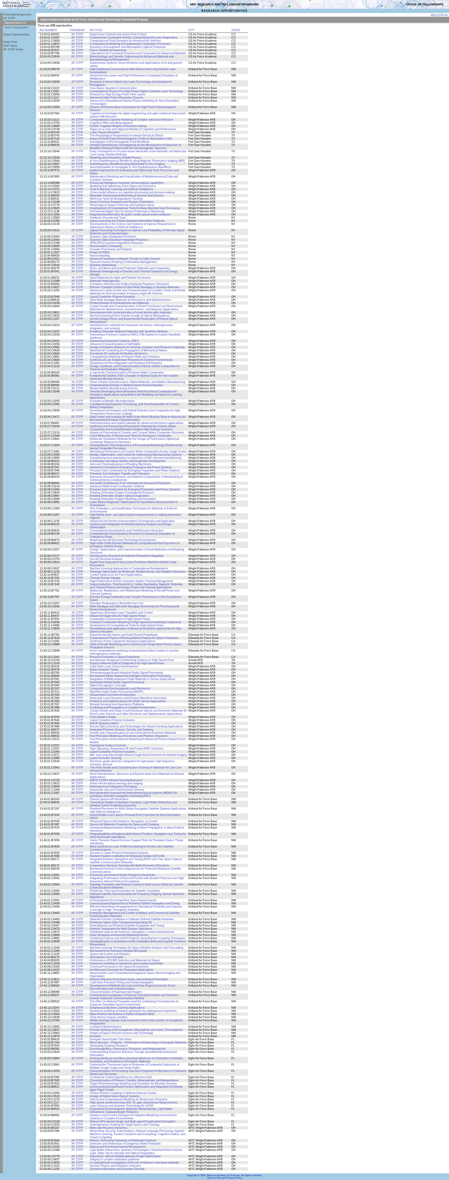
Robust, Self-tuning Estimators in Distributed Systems (123, 1140)
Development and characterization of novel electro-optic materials (130, 312)
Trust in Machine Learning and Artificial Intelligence (121, 189)
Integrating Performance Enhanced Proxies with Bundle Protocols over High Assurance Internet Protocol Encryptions (137, 880)
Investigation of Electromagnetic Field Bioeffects (119, 141)
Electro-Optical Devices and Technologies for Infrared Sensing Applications (136, 726)
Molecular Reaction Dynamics (108, 1127)
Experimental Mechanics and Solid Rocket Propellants (124, 634)
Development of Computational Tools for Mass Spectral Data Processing (134, 208)
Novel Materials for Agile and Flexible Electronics (120, 277)
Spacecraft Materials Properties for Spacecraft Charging (124, 824)
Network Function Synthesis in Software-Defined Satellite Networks (131, 919)
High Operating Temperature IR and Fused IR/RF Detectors (126, 748)
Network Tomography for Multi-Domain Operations (121, 928)
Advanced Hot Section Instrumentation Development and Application (132, 521)
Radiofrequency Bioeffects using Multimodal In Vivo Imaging (127, 163)
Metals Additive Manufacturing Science (114, 388)
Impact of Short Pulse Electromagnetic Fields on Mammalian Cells (131, 138)
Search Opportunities (16, 27)
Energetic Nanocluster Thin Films (110, 1039)
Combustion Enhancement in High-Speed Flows (120, 618)
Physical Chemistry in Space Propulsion (115, 656)
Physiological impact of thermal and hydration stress (122, 204)
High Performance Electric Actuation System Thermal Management (131, 581)
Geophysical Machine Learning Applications (117, 1007)
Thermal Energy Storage (105, 577)
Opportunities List (15, 22)
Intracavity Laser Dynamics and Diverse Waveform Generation (128, 697)
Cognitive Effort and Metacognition (111, 122)
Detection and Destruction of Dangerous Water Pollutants (125, 1143)
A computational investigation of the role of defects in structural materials (134, 1162)
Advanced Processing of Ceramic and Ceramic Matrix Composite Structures (137, 432)
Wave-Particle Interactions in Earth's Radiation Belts (122, 1014)
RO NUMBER (48, 30)
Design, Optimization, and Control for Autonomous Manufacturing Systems (136, 454)
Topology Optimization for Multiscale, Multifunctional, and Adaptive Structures (137, 571)
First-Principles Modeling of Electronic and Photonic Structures (128, 735)
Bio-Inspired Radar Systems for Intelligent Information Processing (130, 675)
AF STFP (9, 18)
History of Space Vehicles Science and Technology (121, 1032)
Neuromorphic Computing (106, 246)
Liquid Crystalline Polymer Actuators (112, 296)
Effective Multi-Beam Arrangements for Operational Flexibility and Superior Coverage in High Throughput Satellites (136, 908)
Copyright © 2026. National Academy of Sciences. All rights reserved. (224, 1175)
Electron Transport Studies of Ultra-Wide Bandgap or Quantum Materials (134, 287)
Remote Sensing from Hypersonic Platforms (117, 704)
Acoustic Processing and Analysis (111, 249)
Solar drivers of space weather (109, 1017)
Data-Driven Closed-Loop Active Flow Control (118, 34)
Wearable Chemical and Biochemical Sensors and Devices (126, 195)
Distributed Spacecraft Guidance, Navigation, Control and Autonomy (132, 931)
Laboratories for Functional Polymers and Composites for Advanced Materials (138, 53)
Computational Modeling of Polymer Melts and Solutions (125, 356)
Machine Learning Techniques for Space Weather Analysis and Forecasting (136, 947)
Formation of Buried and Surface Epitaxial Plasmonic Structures (129, 283)
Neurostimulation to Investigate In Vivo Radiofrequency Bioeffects (130, 167)
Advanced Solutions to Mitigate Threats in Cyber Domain (125, 258)
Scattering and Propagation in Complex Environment (122, 707)
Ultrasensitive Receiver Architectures (113, 694)
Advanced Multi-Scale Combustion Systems (117, 486)
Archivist (95, 1036)
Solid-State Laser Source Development (114, 666)
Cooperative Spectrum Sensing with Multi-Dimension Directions (129, 865)
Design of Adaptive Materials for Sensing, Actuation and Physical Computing (137, 347)
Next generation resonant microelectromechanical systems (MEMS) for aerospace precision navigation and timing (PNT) (133, 794)
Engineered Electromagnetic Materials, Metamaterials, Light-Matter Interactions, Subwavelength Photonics (131, 1110)
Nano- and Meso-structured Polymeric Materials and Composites (130, 268)
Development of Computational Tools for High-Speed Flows (127, 625)
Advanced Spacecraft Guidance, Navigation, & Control (123, 821)
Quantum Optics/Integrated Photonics (113, 236)
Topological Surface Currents (108, 745)
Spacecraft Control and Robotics (110, 953)
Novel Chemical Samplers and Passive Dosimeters (121, 201)
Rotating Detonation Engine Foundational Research (122, 492)
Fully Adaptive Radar (103, 716)
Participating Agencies (17, 14)
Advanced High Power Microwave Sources (116, 97)
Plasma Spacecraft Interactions (109, 799)
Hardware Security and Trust (107, 217)
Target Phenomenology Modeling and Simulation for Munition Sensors (133, 1083)
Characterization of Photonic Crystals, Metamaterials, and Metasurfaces (134, 1080)
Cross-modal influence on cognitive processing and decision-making (132, 192)
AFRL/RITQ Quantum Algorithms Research (116, 242)
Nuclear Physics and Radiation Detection (115, 1165)
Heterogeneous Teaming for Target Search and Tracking (124, 1124)
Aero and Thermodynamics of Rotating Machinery (120, 464)
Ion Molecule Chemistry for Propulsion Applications (121, 969)
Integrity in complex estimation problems (115, 1159)
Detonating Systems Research (109, 1045)
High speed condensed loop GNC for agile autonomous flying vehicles (133, 1102)
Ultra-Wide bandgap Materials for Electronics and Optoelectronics (130, 299)
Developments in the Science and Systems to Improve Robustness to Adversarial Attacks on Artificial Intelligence (132, 225)
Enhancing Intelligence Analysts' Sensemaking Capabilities (127, 182)
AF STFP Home (13, 49)
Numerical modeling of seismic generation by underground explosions (133, 1010)
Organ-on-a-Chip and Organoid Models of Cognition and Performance (133, 129)
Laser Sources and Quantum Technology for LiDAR (121, 1105)
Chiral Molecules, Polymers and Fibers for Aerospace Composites (131, 435)
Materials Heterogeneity (104, 280)
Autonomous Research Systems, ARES (114, 340)
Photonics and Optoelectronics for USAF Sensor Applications (128, 701)
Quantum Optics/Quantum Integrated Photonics (119, 239)
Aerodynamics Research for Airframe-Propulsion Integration (127, 555)
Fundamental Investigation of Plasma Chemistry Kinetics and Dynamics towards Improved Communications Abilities (134, 997)
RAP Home (10, 45)
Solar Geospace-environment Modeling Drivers (119, 935)
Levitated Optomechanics (105, 1026)
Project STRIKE (100, 252)
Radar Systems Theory (104, 669)
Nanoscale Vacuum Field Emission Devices (117, 789)
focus (444, 14)
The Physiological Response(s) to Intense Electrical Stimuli (126, 135)
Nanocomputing (100, 255)
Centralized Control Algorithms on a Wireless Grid (121, 1077)
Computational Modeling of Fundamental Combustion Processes (130, 43)
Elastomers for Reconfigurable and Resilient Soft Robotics (126, 362)
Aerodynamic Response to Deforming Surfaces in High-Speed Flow (132, 660)
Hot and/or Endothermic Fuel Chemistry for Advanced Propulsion (130, 483)
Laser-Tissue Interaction (105, 132)
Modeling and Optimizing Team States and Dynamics (123, 186)
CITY (191, 30)
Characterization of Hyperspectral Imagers (116, 991)
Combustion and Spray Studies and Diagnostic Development (127, 460)
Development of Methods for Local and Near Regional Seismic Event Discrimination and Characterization (132, 987)
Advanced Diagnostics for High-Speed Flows (118, 615)
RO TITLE (96, 30)
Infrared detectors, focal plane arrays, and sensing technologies (129, 979)
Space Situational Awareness (108, 50)
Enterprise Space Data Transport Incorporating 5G (121, 922)
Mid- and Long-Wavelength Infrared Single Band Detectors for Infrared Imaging (138, 754)
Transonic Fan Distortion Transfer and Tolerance (120, 473)
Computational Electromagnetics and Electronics (120, 688)
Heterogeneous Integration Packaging (113, 786)
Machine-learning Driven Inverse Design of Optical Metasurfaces (130, 315)
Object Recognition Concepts (108, 685)
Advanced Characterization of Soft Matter (115, 344)
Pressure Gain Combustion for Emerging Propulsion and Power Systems (135, 470)
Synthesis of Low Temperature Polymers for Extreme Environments (131, 359)
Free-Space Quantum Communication (113, 88)
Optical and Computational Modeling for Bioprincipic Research (128, 1099)
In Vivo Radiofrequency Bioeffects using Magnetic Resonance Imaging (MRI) (137, 160)
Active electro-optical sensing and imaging (116, 783)
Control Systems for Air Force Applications (116, 574)
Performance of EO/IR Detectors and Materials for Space (125, 960)
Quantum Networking (103, 265)
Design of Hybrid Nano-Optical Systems (114, 1096)
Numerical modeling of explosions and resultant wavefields (126, 963)
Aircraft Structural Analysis (106, 558)
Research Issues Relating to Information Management (123, 261)
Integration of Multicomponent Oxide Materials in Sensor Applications (132, 679)
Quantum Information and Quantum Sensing (117, 1168)
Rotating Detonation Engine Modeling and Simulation (123, 498)
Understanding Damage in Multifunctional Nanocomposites (126, 385)
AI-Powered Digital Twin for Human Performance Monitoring (127, 211)
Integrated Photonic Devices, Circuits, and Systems (121, 729)
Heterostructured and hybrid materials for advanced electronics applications (136, 423)
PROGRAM (77, 30)
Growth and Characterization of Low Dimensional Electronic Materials (133, 732)
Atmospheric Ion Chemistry (106, 957)
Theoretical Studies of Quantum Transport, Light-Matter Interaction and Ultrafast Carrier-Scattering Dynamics (133, 804)
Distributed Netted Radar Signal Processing (117, 682)
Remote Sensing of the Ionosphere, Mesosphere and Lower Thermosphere (136, 1029)
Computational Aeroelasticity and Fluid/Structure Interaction (126, 530)
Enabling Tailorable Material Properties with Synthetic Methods (129, 331)
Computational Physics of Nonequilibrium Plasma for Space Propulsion (134, 637)
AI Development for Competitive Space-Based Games (123, 900)
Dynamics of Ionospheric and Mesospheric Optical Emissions (128, 46)
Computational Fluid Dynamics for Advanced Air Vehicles (125, 40)
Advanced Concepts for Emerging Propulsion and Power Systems (131, 467)
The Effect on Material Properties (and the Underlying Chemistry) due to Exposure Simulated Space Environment (134, 1003)
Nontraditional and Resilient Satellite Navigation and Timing (127, 925)
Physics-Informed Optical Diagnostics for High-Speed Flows (127, 663)
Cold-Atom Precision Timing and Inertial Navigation (121, 982)
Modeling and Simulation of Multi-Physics (115, 157)
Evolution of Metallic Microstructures (112, 400)
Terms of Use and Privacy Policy (224, 1178)
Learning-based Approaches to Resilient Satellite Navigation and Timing (134, 903)
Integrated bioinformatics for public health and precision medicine (130, 214)
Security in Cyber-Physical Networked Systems (119, 852)
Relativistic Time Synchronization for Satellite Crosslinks (125, 890)
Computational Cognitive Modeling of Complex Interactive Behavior (131, 119)
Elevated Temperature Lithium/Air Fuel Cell (116, 603)
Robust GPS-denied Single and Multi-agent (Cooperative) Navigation (133, 1121)
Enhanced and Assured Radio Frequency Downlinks (122, 874)
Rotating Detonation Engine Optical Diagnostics (119, 495)
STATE (235, 30)
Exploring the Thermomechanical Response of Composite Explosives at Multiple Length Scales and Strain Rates (134, 1066)
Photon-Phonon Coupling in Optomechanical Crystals (123, 1093)
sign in (435, 14)
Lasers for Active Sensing (105, 758)
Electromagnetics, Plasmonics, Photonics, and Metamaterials (128, 1048)
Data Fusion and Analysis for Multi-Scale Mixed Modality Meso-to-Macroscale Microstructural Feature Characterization (138, 418)
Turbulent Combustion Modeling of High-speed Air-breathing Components (135, 622)
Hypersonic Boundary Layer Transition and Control (121, 612)
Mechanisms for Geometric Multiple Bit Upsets (118, 950)
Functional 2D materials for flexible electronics (118, 353)
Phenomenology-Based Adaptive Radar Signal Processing (126, 672)
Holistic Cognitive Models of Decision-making (118, 125)
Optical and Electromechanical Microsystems (118, 1146)
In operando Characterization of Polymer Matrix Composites (127, 372)
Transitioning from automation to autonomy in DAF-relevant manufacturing (135, 457)
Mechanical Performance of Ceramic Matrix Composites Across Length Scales (138, 451)
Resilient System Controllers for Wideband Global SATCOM (127, 855)
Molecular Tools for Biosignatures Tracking (116, 198)
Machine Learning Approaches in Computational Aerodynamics (129, 568)
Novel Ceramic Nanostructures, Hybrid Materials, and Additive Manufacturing (137, 381)
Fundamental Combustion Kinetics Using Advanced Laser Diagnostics (133, 37)
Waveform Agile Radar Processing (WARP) (116, 691)
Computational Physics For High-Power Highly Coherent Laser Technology (136, 91)
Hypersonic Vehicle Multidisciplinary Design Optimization (125, 1156)
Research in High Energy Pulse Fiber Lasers (117, 94)
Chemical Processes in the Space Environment (119, 966)
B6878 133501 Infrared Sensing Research (116, 780)
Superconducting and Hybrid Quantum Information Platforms (127, 220)
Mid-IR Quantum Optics (104, 723)
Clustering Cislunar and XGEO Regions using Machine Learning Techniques (137, 938)
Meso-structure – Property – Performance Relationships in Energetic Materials (138, 1042)
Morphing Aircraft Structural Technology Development (123, 539)
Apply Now (10, 41)
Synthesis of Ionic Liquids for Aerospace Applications (122, 641)
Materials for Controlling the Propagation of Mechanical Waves (128, 350)
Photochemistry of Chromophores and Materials (119, 302)
